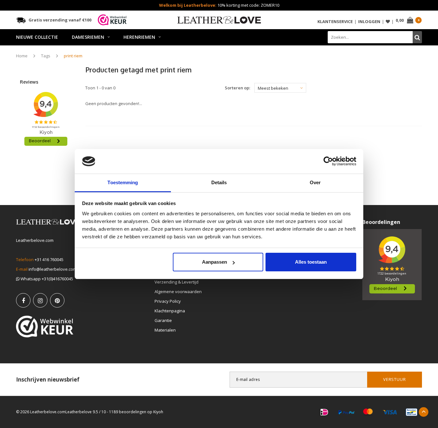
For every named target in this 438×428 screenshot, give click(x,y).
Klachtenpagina (170, 311)
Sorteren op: (237, 88)
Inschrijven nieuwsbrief (48, 379)
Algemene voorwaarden (178, 291)
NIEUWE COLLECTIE (37, 37)
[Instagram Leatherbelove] (40, 300)
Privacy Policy (168, 301)
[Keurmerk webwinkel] (44, 326)
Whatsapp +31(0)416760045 (46, 279)
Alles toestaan (311, 262)
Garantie (163, 320)
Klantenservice (335, 21)
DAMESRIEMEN (88, 37)
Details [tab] (219, 182)
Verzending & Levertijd (176, 282)
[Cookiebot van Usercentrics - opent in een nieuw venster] (328, 161)
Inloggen (369, 21)
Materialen (165, 330)
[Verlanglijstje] (388, 22)
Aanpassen (214, 262)
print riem (73, 56)
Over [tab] (315, 182)
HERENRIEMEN (139, 37)
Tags (45, 56)
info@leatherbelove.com (53, 269)
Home (22, 56)
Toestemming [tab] (122, 182)
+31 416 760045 (49, 259)
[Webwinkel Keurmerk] (112, 19)
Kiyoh (158, 412)
